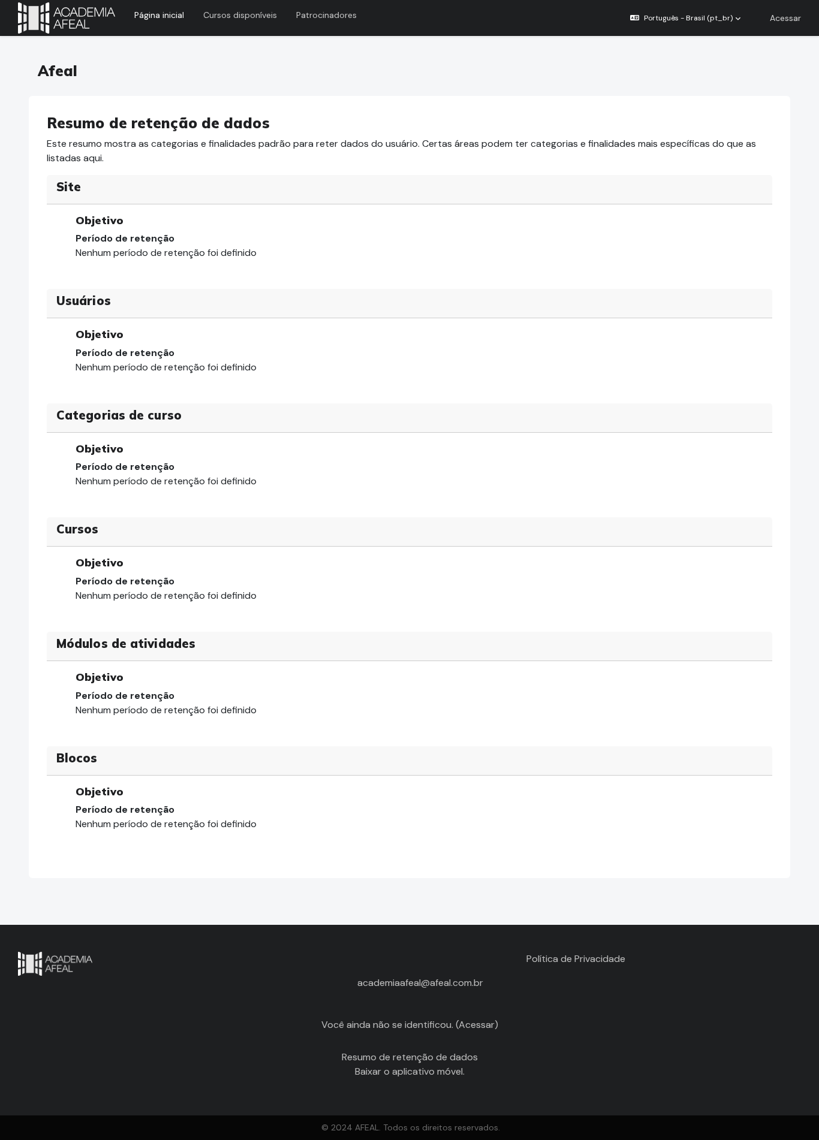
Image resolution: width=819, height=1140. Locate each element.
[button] (685, 18)
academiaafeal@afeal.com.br (420, 982)
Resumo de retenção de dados (410, 1057)
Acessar (785, 18)
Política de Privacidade (575, 958)
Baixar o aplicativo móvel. (410, 1071)
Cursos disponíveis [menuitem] (240, 15)
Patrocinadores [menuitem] (326, 15)
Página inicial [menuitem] (159, 15)
